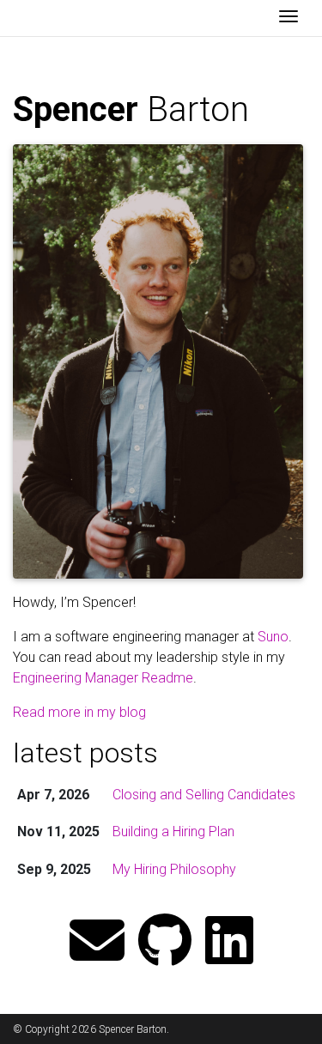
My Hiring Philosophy (174, 869)
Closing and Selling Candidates (203, 794)
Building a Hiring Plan (173, 831)
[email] (97, 942)
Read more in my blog (79, 712)
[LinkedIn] (229, 942)
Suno (273, 636)
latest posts (85, 753)
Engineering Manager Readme (103, 678)
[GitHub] (164, 942)
